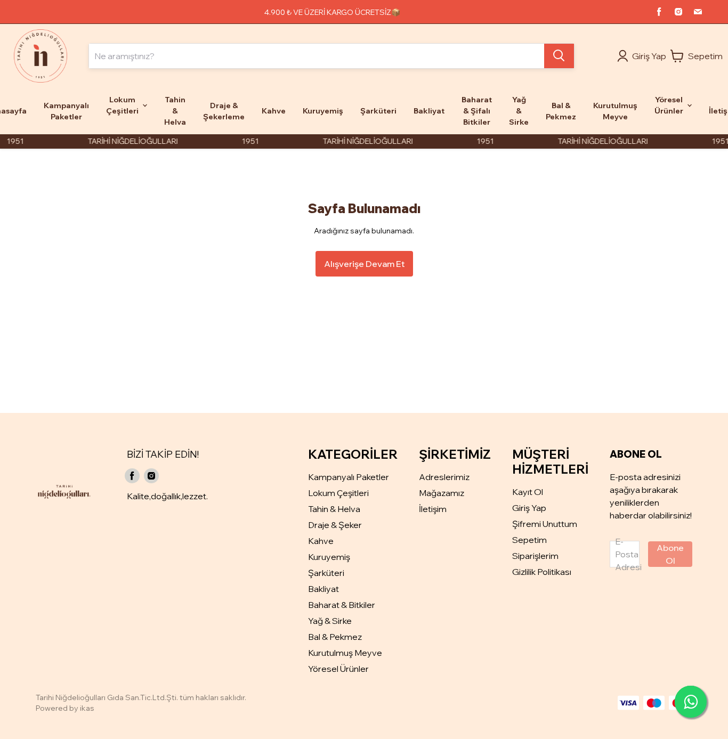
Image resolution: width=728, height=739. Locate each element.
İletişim (433, 509)
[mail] (697, 11)
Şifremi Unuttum (544, 523)
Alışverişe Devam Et (364, 263)
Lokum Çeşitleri (338, 493)
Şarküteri (326, 572)
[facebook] (659, 11)
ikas (87, 708)
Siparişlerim (535, 555)
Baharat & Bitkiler (341, 604)
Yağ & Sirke (330, 620)
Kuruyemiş (329, 556)
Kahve (321, 540)
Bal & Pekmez (335, 636)
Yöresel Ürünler (338, 668)
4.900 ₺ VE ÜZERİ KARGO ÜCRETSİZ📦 (332, 12)
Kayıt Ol (527, 491)
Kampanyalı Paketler (348, 477)
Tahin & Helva (334, 509)
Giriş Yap (529, 507)
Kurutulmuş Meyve (345, 652)
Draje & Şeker (335, 524)
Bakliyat (323, 588)
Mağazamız (441, 493)
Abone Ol (670, 554)
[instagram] (678, 11)
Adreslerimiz (444, 477)
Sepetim (529, 539)
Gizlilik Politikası (541, 571)
